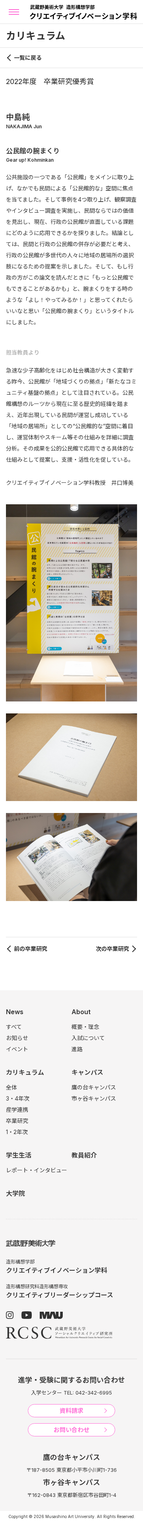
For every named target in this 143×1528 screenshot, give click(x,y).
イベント (17, 1049)
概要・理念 (85, 1026)
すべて (14, 1026)
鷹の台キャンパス (94, 1087)
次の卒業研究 (112, 948)
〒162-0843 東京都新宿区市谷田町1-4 (71, 1495)
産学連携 (17, 1109)
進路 (77, 1049)
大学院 (15, 1193)
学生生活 (18, 1155)
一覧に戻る (28, 57)
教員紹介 (84, 1155)
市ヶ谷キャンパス (94, 1098)
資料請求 (71, 1410)
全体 (11, 1087)
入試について (88, 1037)
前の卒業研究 (30, 948)
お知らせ (17, 1037)
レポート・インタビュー (36, 1170)
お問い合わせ (71, 1430)
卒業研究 (17, 1120)
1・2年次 (17, 1131)
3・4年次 (17, 1098)
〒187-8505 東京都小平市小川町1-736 (71, 1470)
